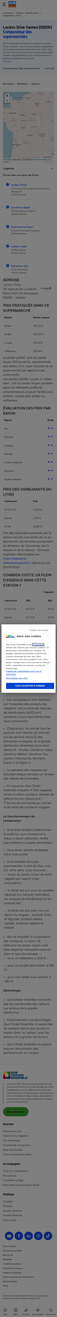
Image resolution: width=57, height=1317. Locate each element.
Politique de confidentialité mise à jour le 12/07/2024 (23, 673)
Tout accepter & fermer (30, 686)
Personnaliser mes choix (17, 678)
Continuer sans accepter (39, 630)
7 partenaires (38, 644)
